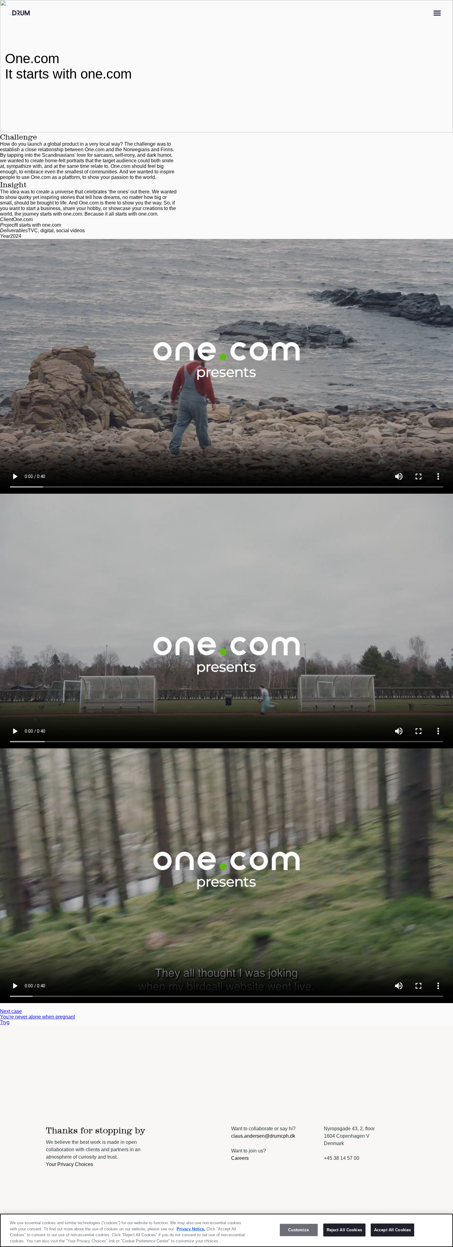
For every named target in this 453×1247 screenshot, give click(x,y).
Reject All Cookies (344, 1230)
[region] (226, 1230)
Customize (298, 1230)
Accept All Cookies (392, 1230)
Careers (240, 1158)
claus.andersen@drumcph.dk (263, 1136)
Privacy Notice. (191, 1228)
